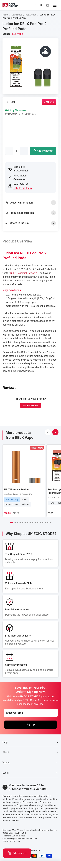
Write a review (30, 405)
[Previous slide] (48, 432)
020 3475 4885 (18, 836)
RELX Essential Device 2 (23, 273)
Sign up (30, 724)
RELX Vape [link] (17, 33)
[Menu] (54, 5)
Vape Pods (17, 14)
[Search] (34, 5)
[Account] (41, 5)
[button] (11, 522)
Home (5, 14)
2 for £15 (49, 101)
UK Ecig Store (34, 850)
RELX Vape (30, 14)
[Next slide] (55, 432)
